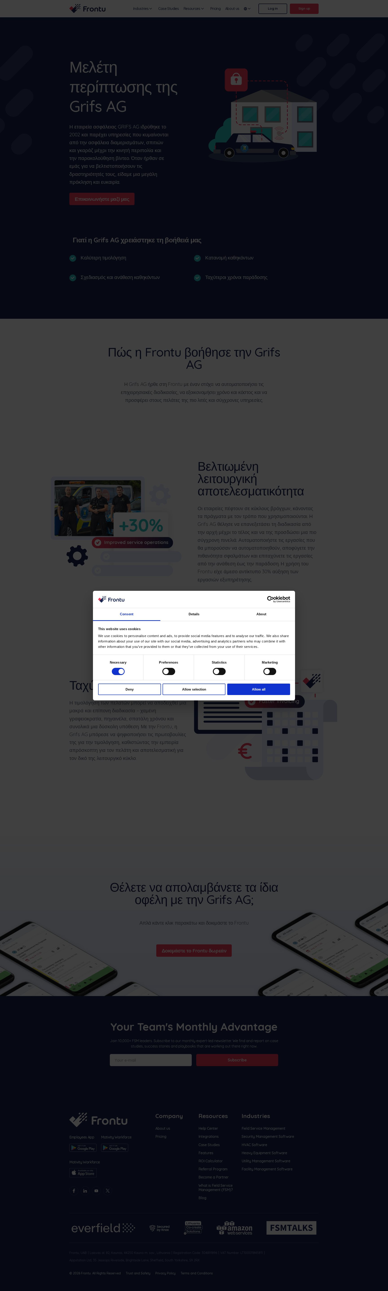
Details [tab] (194, 614)
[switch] (168, 671)
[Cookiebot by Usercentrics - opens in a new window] (270, 599)
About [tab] (261, 614)
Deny (130, 689)
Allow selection (194, 689)
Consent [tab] (126, 614)
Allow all (258, 689)
